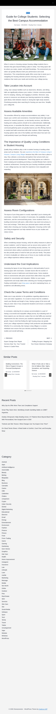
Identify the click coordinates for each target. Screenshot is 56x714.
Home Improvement (8, 559)
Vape (3, 630)
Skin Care (5, 604)
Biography (5, 478)
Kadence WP (43, 709)
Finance (4, 530)
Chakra (4, 496)
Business (5, 483)
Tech (3, 617)
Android (4, 462)
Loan (3, 572)
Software (5, 612)
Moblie (4, 583)
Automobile (5, 470)
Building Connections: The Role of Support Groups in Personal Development (14, 366)
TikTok (4, 620)
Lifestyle (4, 570)
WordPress (5, 638)
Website (4, 633)
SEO (3, 599)
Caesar (18, 25)
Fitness (4, 533)
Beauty (4, 472)
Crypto (4, 501)
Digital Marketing (7, 509)
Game (4, 541)
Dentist (4, 507)
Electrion (4, 514)
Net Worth (5, 586)
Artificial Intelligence (8, 467)
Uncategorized (6, 628)
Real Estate (5, 596)
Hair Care (5, 554)
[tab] (26, 390)
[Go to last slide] (6, 375)
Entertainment (6, 522)
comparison (5, 499)
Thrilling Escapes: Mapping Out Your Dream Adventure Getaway (41, 341)
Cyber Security (6, 504)
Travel (4, 622)
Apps (3, 464)
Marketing (5, 578)
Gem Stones (6, 549)
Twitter (4, 625)
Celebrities (5, 493)
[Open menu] (53, 3)
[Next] (50, 375)
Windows (5, 636)
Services (4, 601)
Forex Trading (6, 538)
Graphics (5, 551)
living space (26, 283)
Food (3, 535)
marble (4, 575)
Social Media (6, 609)
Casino (4, 488)
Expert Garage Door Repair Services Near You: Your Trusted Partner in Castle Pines (14, 342)
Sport (3, 614)
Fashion (4, 528)
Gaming (4, 543)
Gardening (5, 546)
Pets (3, 593)
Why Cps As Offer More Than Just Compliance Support (20, 405)
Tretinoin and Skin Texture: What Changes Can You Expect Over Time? (25, 424)
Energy (4, 520)
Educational (5, 512)
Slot (3, 607)
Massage (5, 580)
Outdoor (4, 591)
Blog (28, 13)
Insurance (5, 564)
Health (4, 557)
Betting (4, 475)
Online (4, 588)
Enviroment (5, 525)
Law (3, 567)
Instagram (5, 562)
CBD (3, 491)
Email (3, 517)
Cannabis (5, 485)
